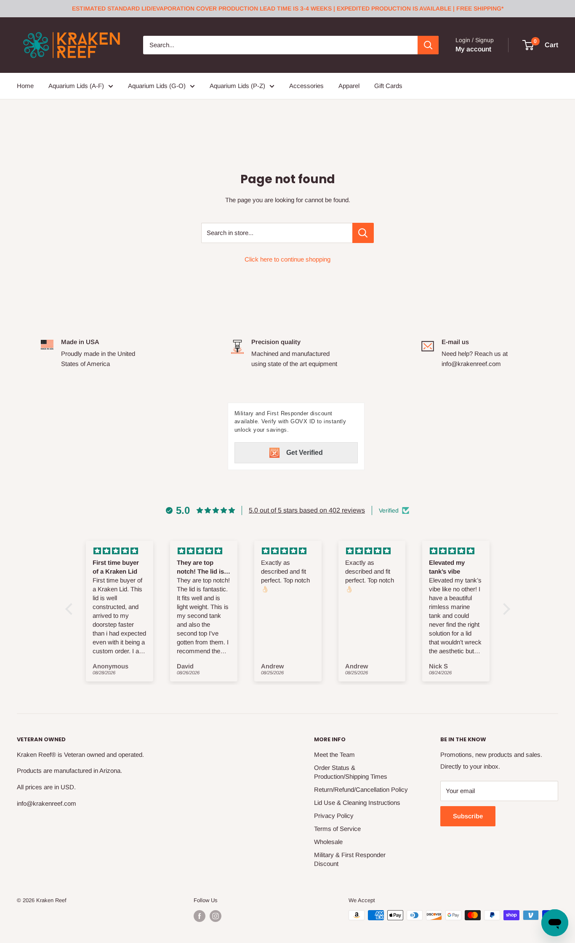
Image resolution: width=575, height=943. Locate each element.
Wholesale (328, 841)
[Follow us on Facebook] (199, 916)
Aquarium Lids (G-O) (157, 85)
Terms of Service (337, 828)
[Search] (428, 45)
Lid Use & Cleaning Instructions (357, 802)
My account (473, 49)
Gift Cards (388, 85)
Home (25, 85)
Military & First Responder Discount (350, 859)
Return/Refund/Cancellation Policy (361, 789)
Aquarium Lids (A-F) (76, 85)
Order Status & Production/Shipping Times (350, 772)
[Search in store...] (363, 233)
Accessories (306, 85)
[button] (71, 609)
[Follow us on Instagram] (215, 916)
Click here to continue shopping (287, 259)
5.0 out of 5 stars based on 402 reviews (307, 510)
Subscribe (468, 816)
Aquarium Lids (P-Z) (237, 85)
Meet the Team (334, 754)
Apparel (348, 85)
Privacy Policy (334, 815)
